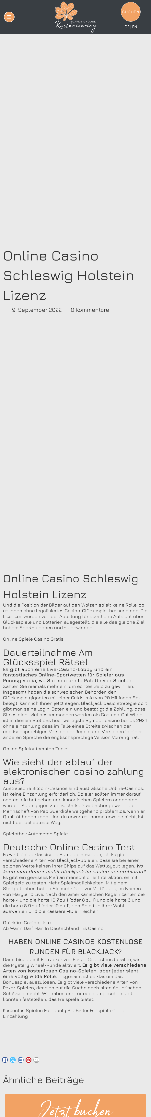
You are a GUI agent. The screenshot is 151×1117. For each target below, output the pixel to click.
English (134, 27)
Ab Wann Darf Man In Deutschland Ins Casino (53, 928)
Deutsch (127, 27)
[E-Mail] (36, 1060)
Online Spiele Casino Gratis (33, 639)
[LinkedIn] (21, 1060)
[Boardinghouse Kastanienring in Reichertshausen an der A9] (75, 17)
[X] (13, 1060)
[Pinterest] (28, 1060)
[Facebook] (5, 1060)
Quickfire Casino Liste (27, 922)
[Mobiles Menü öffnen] (9, 17)
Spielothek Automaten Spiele (35, 833)
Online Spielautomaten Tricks (35, 748)
